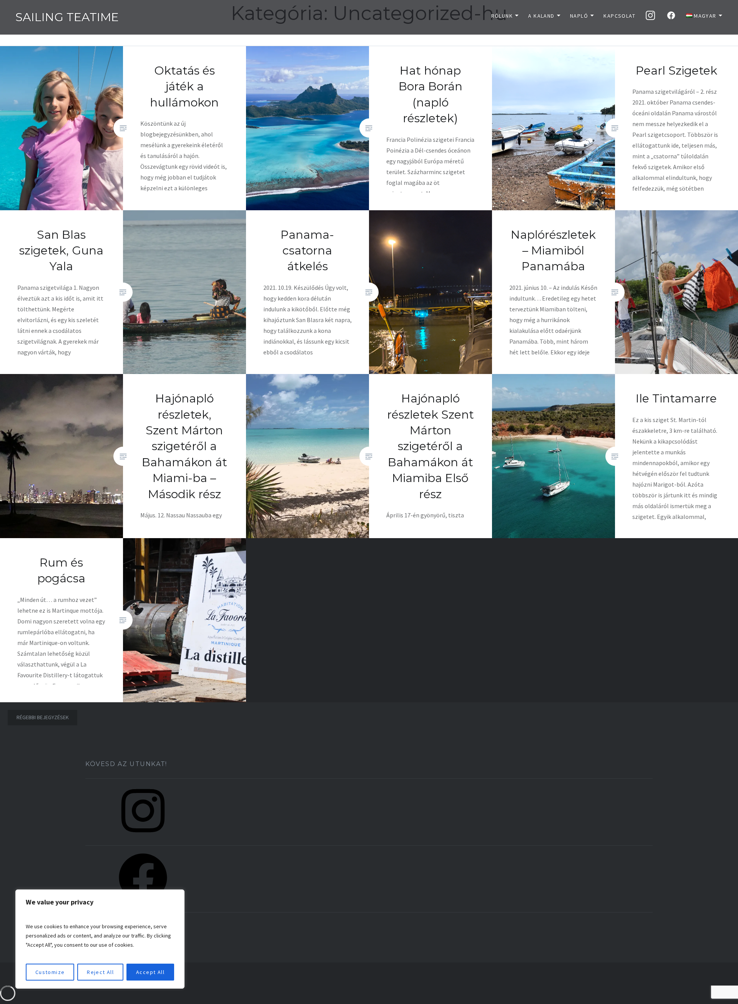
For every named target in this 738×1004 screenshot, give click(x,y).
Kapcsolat (619, 15)
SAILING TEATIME (67, 17)
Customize (50, 972)
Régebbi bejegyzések (43, 717)
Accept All (150, 972)
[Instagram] (143, 837)
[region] (99, 939)
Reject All (100, 972)
